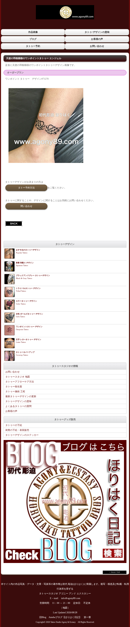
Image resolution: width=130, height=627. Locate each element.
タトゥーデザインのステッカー (22, 435)
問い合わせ (26, 206)
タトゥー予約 (33, 46)
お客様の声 (97, 39)
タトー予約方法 (26, 187)
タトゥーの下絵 (13, 425)
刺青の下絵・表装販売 (17, 430)
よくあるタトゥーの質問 (18, 406)
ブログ (33, 39)
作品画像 (33, 32)
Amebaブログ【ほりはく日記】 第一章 (71, 617)
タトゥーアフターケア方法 (19, 381)
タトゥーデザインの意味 (18, 401)
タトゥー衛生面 (13, 386)
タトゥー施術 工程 (15, 391)
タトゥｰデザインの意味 (97, 32)
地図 (65, 608)
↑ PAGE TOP (114, 572)
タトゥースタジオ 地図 (17, 376)
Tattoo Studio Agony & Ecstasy (63, 622)
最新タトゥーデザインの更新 (20, 396)
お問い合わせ (97, 46)
